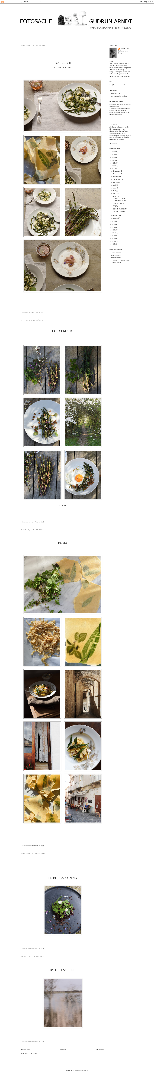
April (115, 193)
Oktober (116, 177)
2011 (113, 244)
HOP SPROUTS (118, 203)
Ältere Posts (100, 1050)
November (117, 174)
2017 (113, 227)
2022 (113, 163)
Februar (116, 215)
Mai (114, 191)
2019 (113, 221)
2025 (113, 154)
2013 (113, 238)
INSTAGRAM (115, 93)
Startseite (63, 1050)
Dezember (117, 171)
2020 (113, 169)
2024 (113, 157)
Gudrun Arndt (124, 48)
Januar (115, 218)
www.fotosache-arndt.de (119, 96)
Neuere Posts (25, 1050)
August (115, 182)
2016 (113, 230)
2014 (113, 235)
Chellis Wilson (116, 258)
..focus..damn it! (116, 253)
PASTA (115, 206)
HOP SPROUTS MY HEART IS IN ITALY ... (121, 199)
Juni (114, 188)
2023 (113, 160)
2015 (113, 233)
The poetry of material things (120, 260)
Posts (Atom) (33, 1053)
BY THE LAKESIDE (119, 212)
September (117, 179)
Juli (114, 185)
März (115, 196)
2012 (113, 241)
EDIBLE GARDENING (120, 209)
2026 (113, 152)
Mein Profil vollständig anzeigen (119, 76)
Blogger (85, 1070)
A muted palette (116, 255)
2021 (113, 166)
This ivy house (116, 262)
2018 (113, 224)
